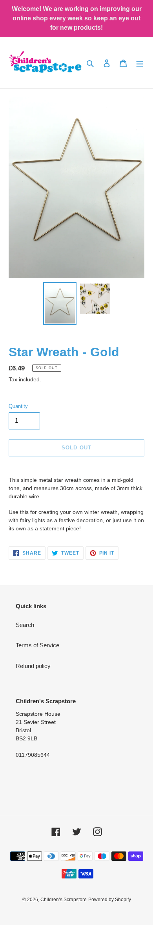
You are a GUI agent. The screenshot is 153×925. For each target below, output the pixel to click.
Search (25, 624)
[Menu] (139, 62)
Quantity (18, 406)
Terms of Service (37, 645)
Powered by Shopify (109, 899)
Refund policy (33, 666)
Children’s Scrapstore (63, 899)
